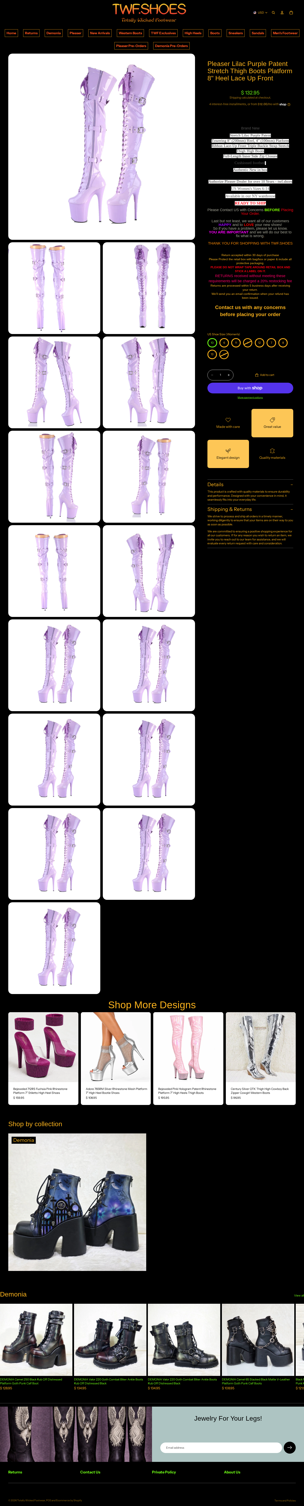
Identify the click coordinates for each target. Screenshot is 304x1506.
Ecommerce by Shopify (69, 1500)
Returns (31, 33)
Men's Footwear (285, 33)
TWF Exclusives (163, 33)
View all (299, 1295)
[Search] (273, 12)
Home (11, 33)
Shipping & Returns (229, 509)
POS (48, 1500)
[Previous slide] (14, 1047)
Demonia (54, 33)
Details (215, 485)
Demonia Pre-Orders (171, 46)
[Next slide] (72, 1047)
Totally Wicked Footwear (31, 1500)
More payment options (250, 397)
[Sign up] (290, 1448)
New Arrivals (100, 33)
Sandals (258, 33)
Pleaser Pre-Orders (131, 46)
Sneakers (236, 33)
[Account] (282, 12)
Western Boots (130, 33)
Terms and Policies (285, 1500)
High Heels (193, 33)
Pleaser (75, 33)
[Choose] (72, 1075)
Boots (215, 33)
